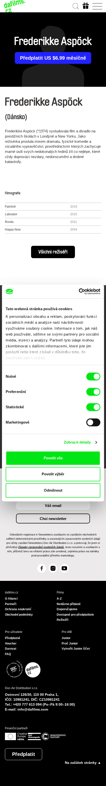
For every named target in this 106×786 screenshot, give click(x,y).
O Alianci (11, 598)
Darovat (10, 648)
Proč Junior (70, 643)
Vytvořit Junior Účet (76, 648)
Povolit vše (53, 458)
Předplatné (12, 638)
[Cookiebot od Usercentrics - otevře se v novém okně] (78, 291)
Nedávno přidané (69, 604)
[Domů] (15, 6)
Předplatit (23, 754)
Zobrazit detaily (77, 442)
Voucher (11, 643)
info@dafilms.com (33, 709)
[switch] (93, 392)
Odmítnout (53, 490)
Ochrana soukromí (18, 609)
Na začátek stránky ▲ (83, 763)
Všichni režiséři (53, 252)
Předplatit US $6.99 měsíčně (53, 58)
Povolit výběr (53, 474)
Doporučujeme (67, 609)
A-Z (59, 598)
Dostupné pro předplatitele (75, 614)
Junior (66, 638)
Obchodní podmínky (19, 614)
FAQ (8, 654)
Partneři (10, 604)
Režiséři (62, 620)
